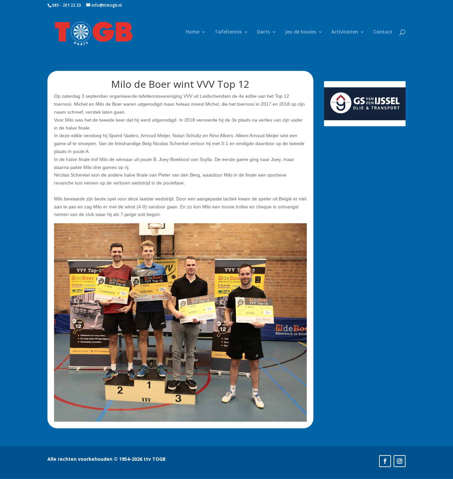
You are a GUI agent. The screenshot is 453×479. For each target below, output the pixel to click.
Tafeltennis (228, 32)
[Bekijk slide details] (365, 103)
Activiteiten (344, 32)
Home (192, 32)
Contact (382, 32)
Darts (263, 32)
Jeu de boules (300, 32)
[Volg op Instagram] (400, 461)
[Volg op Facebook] (385, 461)
